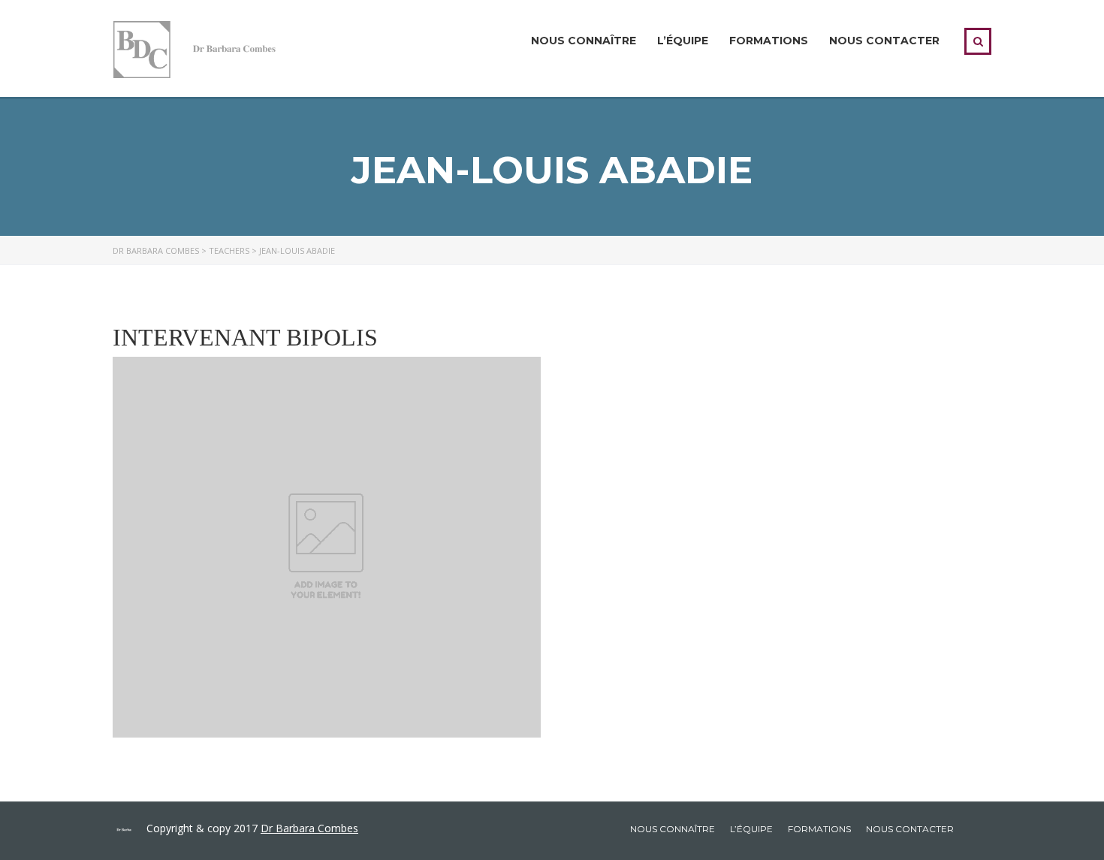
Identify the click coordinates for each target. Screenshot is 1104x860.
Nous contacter (884, 40)
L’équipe (682, 40)
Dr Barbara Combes (309, 828)
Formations (768, 40)
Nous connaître (583, 40)
